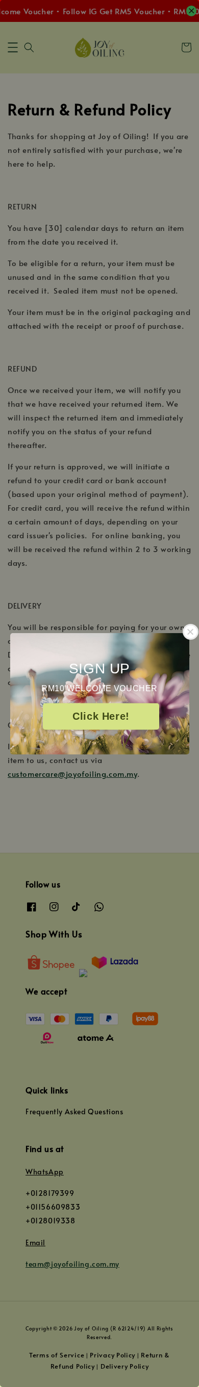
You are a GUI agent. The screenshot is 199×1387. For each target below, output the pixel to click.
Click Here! (101, 716)
